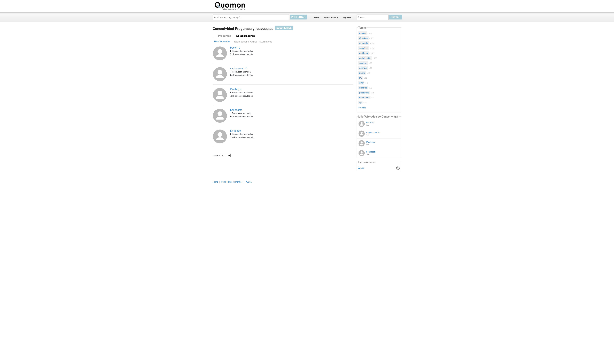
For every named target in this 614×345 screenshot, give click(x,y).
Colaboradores (245, 36)
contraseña (364, 97)
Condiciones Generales (232, 181)
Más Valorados (222, 41)
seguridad (363, 48)
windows (363, 62)
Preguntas (224, 36)
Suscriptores (265, 41)
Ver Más (362, 107)
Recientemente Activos (245, 41)
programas (364, 92)
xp (360, 102)
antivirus (363, 67)
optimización (365, 57)
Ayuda (361, 167)
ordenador (363, 43)
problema (363, 52)
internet (362, 33)
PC (360, 77)
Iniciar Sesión (331, 17)
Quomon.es (256, 5)
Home (316, 17)
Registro (347, 17)
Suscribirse (283, 27)
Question (363, 38)
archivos (363, 87)
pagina (362, 72)
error (361, 82)
